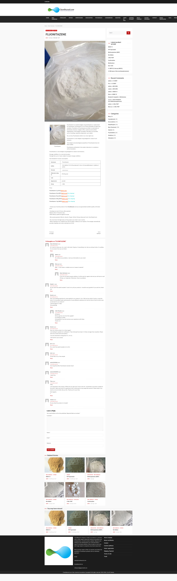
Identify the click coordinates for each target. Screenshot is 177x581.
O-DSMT (115, 81)
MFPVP (99, 232)
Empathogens (79, 17)
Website (49, 443)
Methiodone (111, 63)
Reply (51, 250)
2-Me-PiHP (75, 489)
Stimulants (63, 17)
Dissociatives (89, 17)
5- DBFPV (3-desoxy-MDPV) (115, 68)
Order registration (109, 548)
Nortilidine (54, 489)
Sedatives (117, 17)
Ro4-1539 (110, 65)
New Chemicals (54, 18)
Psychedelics (98, 17)
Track (105, 556)
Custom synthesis (147, 18)
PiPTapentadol (75, 465)
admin (47, 37)
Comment (49, 415)
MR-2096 (115, 86)
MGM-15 (54, 465)
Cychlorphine (95, 489)
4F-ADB (51, 232)
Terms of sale (124, 19)
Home (47, 17)
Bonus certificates (163, 18)
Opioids (71, 17)
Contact (154, 17)
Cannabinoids (109, 17)
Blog (170, 17)
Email (48, 437)
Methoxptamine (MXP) (95, 465)
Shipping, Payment (131, 18)
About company (139, 18)
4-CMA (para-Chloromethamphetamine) (118, 71)
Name (48, 432)
